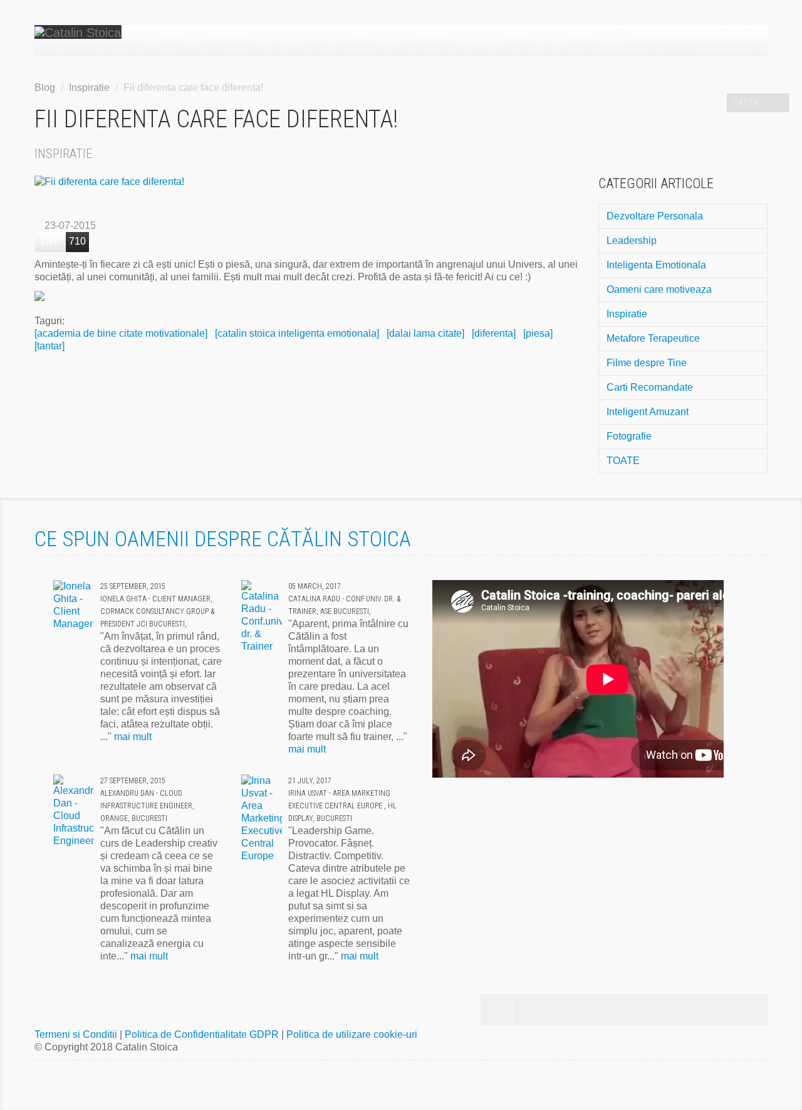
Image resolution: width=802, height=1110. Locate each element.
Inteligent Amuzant (648, 411)
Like (50, 241)
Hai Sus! (549, 40)
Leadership (632, 240)
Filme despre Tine (647, 362)
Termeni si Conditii (77, 1034)
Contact (614, 40)
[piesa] (538, 333)
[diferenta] (494, 333)
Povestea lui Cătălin (297, 40)
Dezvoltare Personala (655, 216)
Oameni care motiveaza (659, 289)
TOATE (623, 460)
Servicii (393, 40)
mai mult (133, 736)
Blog (197, 40)
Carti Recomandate (650, 387)
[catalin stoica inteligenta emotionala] (297, 333)
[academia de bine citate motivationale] (120, 333)
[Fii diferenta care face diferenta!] (307, 182)
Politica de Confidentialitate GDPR (203, 1034)
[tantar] (49, 346)
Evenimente (478, 40)
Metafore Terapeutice (653, 338)
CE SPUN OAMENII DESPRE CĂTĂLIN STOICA (222, 538)
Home (146, 40)
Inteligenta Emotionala (656, 265)
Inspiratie (89, 87)
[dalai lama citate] (425, 333)
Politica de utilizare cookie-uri (351, 1034)
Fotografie (629, 436)
